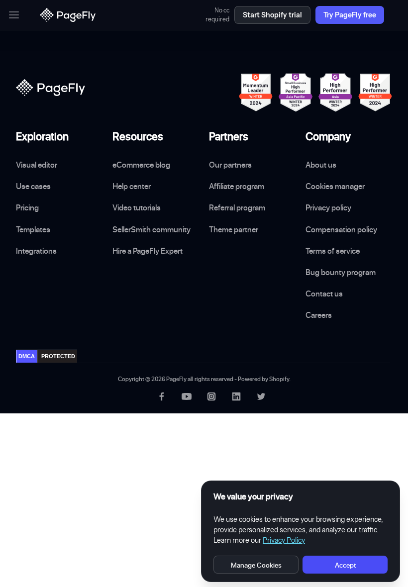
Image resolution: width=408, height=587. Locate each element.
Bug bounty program (341, 272)
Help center (131, 186)
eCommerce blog (141, 164)
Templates (33, 229)
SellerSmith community (151, 229)
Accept (345, 565)
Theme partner (233, 229)
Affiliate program (236, 186)
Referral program (237, 207)
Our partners (230, 164)
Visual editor (36, 164)
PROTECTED (58, 356)
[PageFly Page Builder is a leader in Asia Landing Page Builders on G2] (335, 92)
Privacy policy (328, 207)
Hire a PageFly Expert (147, 250)
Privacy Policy (284, 540)
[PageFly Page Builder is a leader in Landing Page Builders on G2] (256, 92)
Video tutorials (136, 207)
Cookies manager (335, 186)
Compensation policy (341, 229)
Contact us (324, 293)
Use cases (33, 186)
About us (321, 164)
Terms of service (333, 250)
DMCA (26, 356)
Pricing (27, 207)
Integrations (36, 250)
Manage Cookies (256, 565)
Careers (319, 314)
